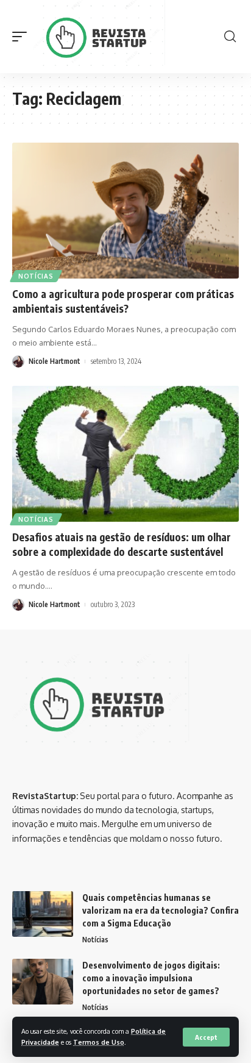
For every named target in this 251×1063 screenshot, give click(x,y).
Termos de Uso (98, 1042)
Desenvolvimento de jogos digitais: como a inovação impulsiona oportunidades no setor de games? (151, 978)
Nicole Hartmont (54, 361)
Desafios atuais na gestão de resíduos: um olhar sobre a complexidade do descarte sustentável (121, 544)
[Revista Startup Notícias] (101, 36)
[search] (230, 36)
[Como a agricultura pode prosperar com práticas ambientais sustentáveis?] (125, 211)
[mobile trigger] (22, 36)
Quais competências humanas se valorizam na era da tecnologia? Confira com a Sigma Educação (160, 910)
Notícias (36, 276)
